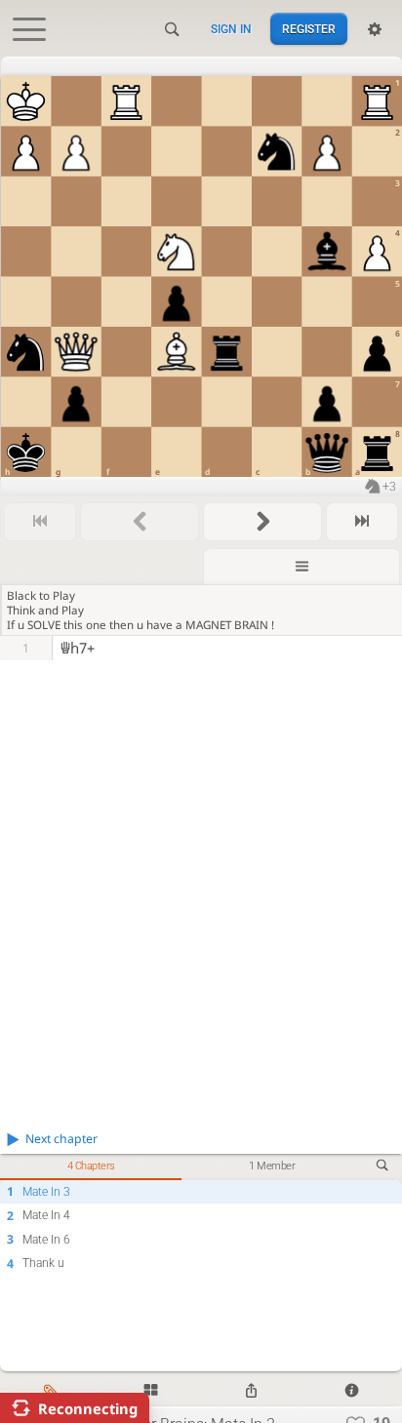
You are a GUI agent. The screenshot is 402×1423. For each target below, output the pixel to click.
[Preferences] (374, 29)
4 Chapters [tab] (91, 1166)
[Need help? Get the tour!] (352, 1391)
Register (309, 29)
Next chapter (61, 1138)
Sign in (231, 29)
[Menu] (301, 566)
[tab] (50, 1391)
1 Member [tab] (272, 1166)
